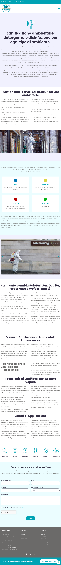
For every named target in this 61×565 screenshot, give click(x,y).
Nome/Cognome (6, 480)
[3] (58, 562)
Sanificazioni (24, 546)
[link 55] (1, 1)
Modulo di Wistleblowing (47, 546)
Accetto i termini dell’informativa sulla (13, 507)
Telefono (4, 487)
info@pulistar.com (22, 1)
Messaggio (4, 494)
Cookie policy (44, 544)
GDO (22, 542)
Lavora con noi (44, 538)
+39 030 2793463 (7, 1)
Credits (42, 548)
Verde (23, 544)
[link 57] (16, 1)
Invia (30, 518)
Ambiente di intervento (38, 487)
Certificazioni (44, 536)
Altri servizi (24, 548)
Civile (22, 536)
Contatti (43, 540)
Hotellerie (23, 540)
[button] (59, 8)
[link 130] (34, 554)
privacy (23, 507)
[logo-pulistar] (11, 8)
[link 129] (30, 554)
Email (33, 480)
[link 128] (26, 554)
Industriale (24, 538)
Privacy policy (44, 542)
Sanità (23, 534)
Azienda (43, 534)
